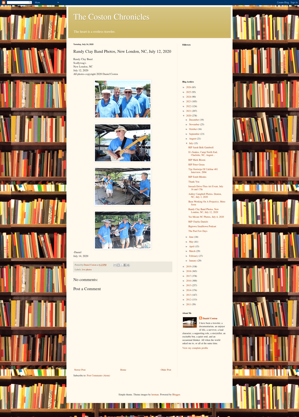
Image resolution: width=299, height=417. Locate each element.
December (194, 119)
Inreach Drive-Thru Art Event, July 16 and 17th (205, 188)
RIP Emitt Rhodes (197, 176)
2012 (189, 299)
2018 (189, 271)
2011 (189, 304)
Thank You (193, 181)
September (194, 133)
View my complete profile (195, 348)
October (193, 129)
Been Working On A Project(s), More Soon (206, 203)
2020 (189, 115)
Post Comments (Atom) (98, 375)
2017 (189, 276)
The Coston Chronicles (111, 16)
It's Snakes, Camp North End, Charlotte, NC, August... (203, 153)
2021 (189, 110)
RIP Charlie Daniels (198, 221)
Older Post (166, 369)
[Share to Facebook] (125, 265)
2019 (189, 266)
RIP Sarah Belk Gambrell (201, 147)
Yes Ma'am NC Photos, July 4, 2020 (206, 216)
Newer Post (79, 369)
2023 (189, 101)
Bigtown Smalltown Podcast (202, 226)
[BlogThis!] (118, 265)
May (191, 241)
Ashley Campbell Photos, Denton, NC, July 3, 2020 (205, 195)
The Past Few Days (197, 231)
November (194, 124)
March (192, 251)
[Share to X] (121, 265)
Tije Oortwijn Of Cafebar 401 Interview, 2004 (203, 170)
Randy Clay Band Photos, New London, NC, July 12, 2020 (203, 210)
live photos (87, 269)
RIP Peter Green (196, 164)
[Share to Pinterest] (128, 265)
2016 (189, 280)
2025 (189, 92)
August (193, 138)
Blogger (176, 394)
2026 (189, 87)
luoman (155, 394)
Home (123, 369)
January (193, 260)
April (192, 246)
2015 (189, 285)
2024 (189, 96)
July (191, 143)
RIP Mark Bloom (196, 159)
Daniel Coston (210, 318)
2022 (189, 106)
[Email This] (115, 265)
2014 (189, 290)
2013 (189, 294)
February (194, 255)
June (191, 236)
